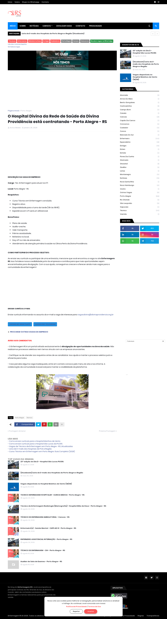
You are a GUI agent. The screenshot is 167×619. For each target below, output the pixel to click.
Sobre (17, 2)
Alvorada (139, 95)
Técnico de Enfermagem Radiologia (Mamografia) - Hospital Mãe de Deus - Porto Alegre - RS (63, 506)
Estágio (46, 41)
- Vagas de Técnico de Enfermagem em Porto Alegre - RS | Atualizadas (40, 446)
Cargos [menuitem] (47, 26)
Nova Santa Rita (139, 181)
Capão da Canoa (139, 120)
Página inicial (13, 110)
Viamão (139, 214)
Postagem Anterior (17, 431)
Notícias (139, 178)
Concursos (85, 41)
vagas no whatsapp (20, 324)
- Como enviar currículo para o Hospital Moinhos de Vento (34, 441)
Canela (139, 113)
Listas (139, 171)
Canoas (76, 41)
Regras (141, 615)
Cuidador (139, 127)
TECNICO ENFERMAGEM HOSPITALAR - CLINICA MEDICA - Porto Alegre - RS (52, 495)
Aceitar (91, 611)
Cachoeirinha (139, 106)
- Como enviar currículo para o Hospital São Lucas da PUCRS (35, 443)
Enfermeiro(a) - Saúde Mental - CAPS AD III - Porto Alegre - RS (48, 528)
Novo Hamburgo (139, 185)
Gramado (139, 160)
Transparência (153, 615)
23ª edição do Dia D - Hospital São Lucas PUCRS (42, 461)
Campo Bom (139, 109)
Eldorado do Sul (139, 135)
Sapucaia (139, 207)
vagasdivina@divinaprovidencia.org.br (95, 314)
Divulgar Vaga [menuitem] (64, 26)
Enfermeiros (22, 41)
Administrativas (35, 41)
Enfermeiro (139, 138)
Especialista (139, 142)
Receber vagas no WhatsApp (102, 41)
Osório (139, 189)
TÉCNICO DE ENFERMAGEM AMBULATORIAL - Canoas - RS (44, 517)
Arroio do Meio (139, 99)
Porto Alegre (66, 41)
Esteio (139, 149)
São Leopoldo (139, 203)
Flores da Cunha (139, 156)
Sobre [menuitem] (23, 26)
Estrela (139, 153)
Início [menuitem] (13, 26)
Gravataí (139, 163)
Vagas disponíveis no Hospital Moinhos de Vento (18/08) (46, 484)
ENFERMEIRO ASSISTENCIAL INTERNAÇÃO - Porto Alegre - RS (46, 539)
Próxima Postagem (107, 431)
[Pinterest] (44, 424)
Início (10, 2)
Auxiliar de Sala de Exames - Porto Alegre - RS (41, 561)
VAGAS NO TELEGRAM (45, 324)
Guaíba (139, 167)
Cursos (139, 131)
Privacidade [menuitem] (95, 26)
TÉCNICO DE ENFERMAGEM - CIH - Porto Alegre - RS (42, 550)
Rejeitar (76, 611)
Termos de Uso (94, 606)
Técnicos (12, 41)
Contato (45, 2)
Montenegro (139, 174)
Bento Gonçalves (139, 102)
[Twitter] (38, 424)
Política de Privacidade (76, 606)
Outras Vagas (139, 192)
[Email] (56, 424)
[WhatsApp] (50, 424)
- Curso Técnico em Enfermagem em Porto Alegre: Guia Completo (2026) (41, 451)
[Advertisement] (62, 88)
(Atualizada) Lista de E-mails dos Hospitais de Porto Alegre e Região (53, 33)
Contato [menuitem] (80, 26)
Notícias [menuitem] (34, 26)
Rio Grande (139, 199)
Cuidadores (55, 41)
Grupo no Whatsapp (30, 2)
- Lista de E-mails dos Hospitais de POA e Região (30, 449)
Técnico (29, 418)
